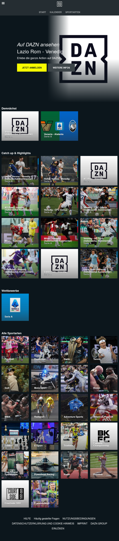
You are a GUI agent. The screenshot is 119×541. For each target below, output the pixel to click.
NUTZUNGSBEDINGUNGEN (79, 518)
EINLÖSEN (58, 528)
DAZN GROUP (99, 523)
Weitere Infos (61, 67)
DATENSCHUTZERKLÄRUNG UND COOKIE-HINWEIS (43, 523)
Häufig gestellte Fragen (47, 518)
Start (42, 12)
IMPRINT (82, 523)
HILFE (27, 518)
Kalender (56, 12)
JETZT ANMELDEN (32, 67)
